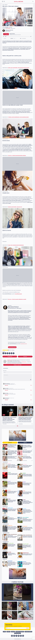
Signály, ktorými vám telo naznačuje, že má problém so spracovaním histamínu (27, 475)
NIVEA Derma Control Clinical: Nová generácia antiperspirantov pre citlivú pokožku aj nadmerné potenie (27, 511)
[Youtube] (14, 636)
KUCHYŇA (9, 552)
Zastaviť (5, 38)
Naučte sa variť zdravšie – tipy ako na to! (15, 206)
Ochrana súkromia (28, 631)
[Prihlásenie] (2, 1)
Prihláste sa (9, 359)
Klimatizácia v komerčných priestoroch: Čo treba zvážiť (27, 537)
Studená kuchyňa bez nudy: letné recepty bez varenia (27, 554)
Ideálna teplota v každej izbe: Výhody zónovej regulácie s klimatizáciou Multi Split (27, 546)
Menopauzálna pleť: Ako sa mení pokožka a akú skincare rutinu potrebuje (12, 457)
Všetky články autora (12, 347)
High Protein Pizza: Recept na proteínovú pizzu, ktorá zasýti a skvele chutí (12, 483)
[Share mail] (13, 353)
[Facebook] (16, 636)
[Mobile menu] (33, 1)
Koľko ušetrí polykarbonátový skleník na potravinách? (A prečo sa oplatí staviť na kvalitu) (27, 519)
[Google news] (21, 636)
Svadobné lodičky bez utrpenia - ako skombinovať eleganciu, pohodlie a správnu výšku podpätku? (12, 466)
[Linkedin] (23, 636)
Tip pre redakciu (17, 633)
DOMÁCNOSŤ (10, 525)
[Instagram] (12, 636)
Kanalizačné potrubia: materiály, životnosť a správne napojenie (11, 545)
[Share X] (7, 353)
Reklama (13, 631)
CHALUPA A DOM (10, 543)
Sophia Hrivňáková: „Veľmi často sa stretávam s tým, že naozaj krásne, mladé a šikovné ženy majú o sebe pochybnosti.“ (12, 452)
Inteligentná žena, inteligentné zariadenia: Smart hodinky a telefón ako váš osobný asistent (28, 502)
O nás (4, 631)
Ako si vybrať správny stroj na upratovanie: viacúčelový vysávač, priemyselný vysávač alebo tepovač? (27, 528)
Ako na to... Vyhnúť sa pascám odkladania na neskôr (17, 299)
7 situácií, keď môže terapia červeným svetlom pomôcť (12, 474)
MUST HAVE (25, 464)
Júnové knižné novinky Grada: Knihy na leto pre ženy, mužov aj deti (27, 563)
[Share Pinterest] (9, 353)
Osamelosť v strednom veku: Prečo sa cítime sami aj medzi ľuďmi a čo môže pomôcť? (27, 446)
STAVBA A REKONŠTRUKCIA (12, 534)
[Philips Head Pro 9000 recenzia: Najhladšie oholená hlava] (25, 606)
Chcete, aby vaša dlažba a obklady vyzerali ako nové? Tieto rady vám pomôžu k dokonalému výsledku (12, 528)
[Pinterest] (19, 636)
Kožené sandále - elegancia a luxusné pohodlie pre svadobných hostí (27, 466)
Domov (3, 4)
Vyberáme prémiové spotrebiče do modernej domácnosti (12, 554)
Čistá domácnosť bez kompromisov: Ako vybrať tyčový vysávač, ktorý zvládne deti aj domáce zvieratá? (12, 564)
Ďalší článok (25, 356)
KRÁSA (24, 490)
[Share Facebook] (3, 353)
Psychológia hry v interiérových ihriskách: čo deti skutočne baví (12, 518)
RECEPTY (9, 481)
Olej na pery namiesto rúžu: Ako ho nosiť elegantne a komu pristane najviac (27, 451)
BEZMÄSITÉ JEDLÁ (26, 552)
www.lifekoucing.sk (18, 293)
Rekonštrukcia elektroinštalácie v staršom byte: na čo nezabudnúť (12, 536)
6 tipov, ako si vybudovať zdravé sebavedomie (16, 245)
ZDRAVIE (9, 472)
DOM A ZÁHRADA (26, 517)
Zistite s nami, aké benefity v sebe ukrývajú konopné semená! (18, 67)
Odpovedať (6, 385)
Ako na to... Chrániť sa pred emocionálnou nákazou (17, 155)
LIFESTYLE (6, 4)
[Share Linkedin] (11, 353)
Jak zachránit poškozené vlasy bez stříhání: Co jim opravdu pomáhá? (27, 493)
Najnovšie (25, 442)
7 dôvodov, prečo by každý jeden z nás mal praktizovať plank (18, 117)
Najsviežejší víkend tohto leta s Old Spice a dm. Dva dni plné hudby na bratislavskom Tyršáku (12, 446)
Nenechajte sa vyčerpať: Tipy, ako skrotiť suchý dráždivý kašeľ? (12, 501)
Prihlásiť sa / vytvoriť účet (17, 364)
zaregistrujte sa (23, 361)
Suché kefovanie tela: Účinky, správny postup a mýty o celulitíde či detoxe (27, 457)
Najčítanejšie (10, 442)
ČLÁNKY (9, 499)
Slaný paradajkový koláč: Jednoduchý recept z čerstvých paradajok (27, 484)
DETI (8, 516)
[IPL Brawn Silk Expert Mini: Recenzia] (25, 615)
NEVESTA (9, 463)
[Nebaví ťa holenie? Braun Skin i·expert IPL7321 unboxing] (9, 615)
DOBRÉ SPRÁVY (10, 507)
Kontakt (8, 631)
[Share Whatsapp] (5, 353)
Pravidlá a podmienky (19, 631)
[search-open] (4, 1)
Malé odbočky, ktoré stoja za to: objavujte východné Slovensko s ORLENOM (12, 510)
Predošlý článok (9, 356)
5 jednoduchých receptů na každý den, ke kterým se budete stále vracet (12, 492)
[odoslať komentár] (30, 379)
